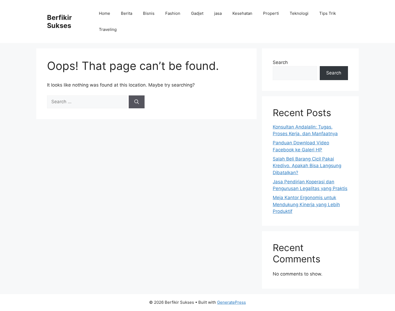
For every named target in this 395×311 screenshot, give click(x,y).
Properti (271, 13)
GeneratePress (231, 302)
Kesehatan (242, 13)
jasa (218, 13)
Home (104, 13)
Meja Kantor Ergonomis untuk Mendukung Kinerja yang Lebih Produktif (306, 204)
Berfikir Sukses (59, 21)
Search (280, 62)
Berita (126, 13)
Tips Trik (327, 13)
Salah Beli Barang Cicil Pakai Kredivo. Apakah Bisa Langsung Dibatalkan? (307, 165)
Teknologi (299, 13)
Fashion (172, 13)
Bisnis (149, 13)
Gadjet (197, 13)
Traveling (108, 29)
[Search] (137, 101)
